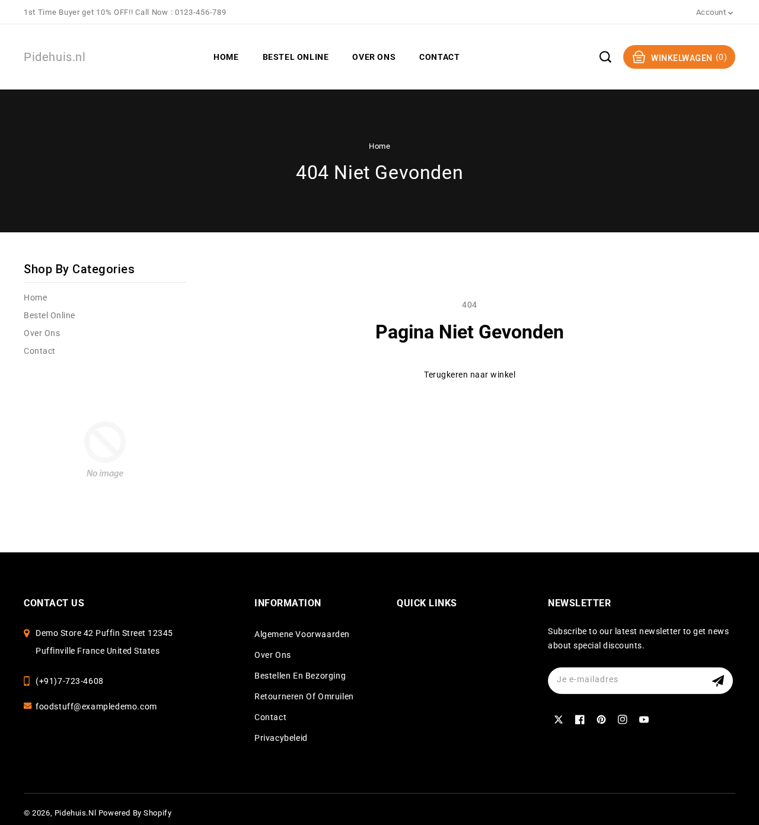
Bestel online (49, 315)
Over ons (42, 333)
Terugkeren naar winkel (469, 374)
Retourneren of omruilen (304, 696)
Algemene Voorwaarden (302, 634)
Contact (40, 351)
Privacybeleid (281, 738)
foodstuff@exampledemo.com (96, 706)
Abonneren (719, 680)
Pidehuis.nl (76, 812)
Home (379, 146)
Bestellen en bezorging (300, 675)
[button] (605, 57)
